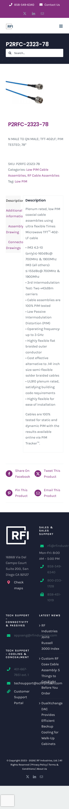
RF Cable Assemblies (43, 175)
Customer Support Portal (22, 697)
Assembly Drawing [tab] (13, 229)
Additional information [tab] (13, 213)
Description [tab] (13, 200)
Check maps (19, 585)
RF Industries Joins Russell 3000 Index (50, 637)
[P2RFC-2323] (34, 92)
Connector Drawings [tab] (13, 245)
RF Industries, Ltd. (47, 760)
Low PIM (21, 181)
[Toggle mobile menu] (61, 26)
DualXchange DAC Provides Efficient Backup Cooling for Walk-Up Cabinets (51, 723)
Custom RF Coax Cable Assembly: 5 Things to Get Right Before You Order (50, 676)
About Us (42, 768)
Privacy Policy (39, 764)
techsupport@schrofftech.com (22, 683)
